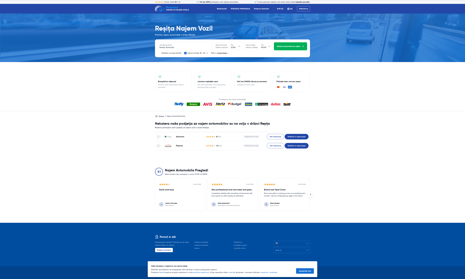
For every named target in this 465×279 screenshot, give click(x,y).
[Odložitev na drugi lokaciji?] (159, 53)
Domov (161, 116)
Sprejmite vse (305, 271)
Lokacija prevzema (165, 45)
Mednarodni (222, 8)
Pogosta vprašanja (201, 242)
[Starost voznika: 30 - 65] (185, 53)
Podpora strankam (261, 8)
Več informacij (275, 136)
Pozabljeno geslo (240, 245)
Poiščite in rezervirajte (297, 136)
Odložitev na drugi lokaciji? (171, 53)
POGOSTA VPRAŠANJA (240, 8)
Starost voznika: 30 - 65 (196, 53)
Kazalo (196, 248)
